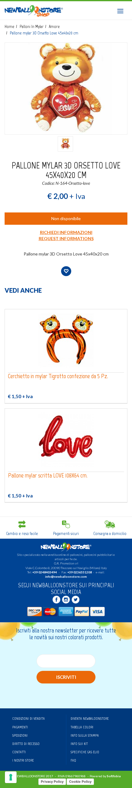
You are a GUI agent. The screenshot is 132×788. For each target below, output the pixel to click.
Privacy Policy (52, 781)
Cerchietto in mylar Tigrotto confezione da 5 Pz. (58, 376)
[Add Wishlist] (66, 271)
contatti (19, 752)
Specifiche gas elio (85, 752)
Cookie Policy (80, 781)
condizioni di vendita (28, 718)
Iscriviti (66, 677)
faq (73, 760)
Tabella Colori (82, 727)
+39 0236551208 (79, 572)
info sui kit (79, 744)
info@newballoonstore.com (66, 576)
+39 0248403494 (44, 572)
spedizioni (20, 735)
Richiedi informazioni (66, 232)
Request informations (66, 238)
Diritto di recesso (26, 744)
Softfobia (114, 776)
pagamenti (20, 727)
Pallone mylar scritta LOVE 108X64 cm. (47, 475)
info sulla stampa (85, 735)
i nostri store (23, 760)
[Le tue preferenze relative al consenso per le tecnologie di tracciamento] (11, 777)
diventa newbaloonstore (90, 718)
